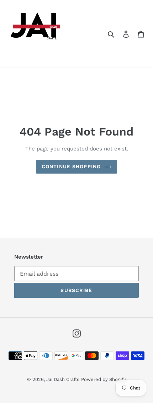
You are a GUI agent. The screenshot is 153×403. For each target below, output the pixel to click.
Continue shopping (71, 166)
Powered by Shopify (103, 379)
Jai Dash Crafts (62, 379)
